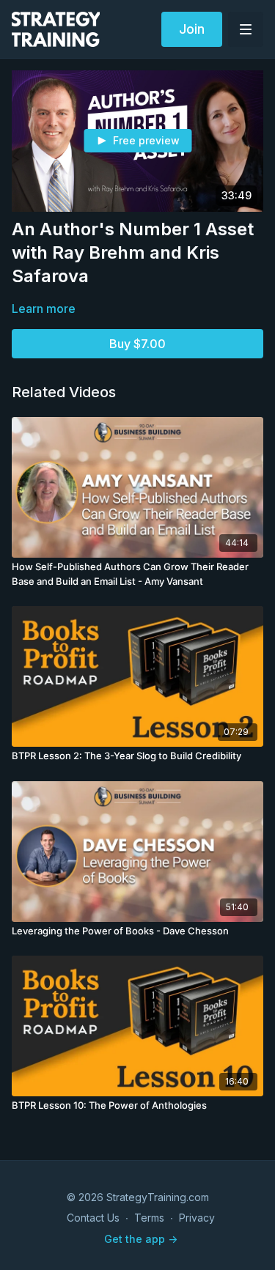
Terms (149, 1217)
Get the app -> (140, 1239)
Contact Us (93, 1217)
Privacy (197, 1217)
